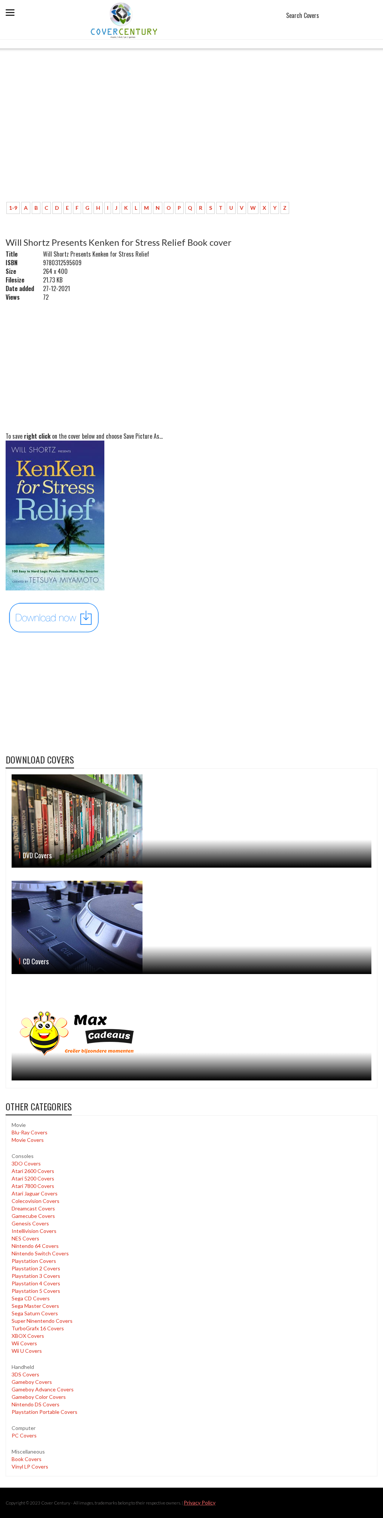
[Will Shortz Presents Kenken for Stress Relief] (54, 617)
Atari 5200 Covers (33, 1178)
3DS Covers (25, 1374)
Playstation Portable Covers (44, 1412)
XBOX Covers (28, 1336)
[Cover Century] (125, 20)
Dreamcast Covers (33, 1208)
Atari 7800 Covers (33, 1186)
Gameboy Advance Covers (43, 1389)
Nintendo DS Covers (35, 1404)
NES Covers (25, 1238)
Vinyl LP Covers (30, 1466)
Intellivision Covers (34, 1231)
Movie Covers (28, 1140)
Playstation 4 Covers (36, 1283)
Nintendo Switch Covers (40, 1253)
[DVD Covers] (191, 821)
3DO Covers (26, 1163)
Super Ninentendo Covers (42, 1321)
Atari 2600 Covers (33, 1171)
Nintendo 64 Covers (35, 1246)
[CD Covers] (191, 927)
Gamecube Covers (33, 1216)
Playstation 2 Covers (36, 1268)
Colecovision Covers (35, 1201)
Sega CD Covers (31, 1298)
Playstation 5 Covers (36, 1291)
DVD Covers (37, 855)
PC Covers (24, 1435)
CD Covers (36, 961)
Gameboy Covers (32, 1382)
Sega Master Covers (35, 1306)
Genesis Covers (30, 1223)
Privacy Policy (199, 1502)
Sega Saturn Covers (35, 1313)
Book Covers (27, 1459)
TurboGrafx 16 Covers (38, 1328)
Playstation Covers (34, 1261)
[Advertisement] (191, 140)
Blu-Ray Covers (30, 1132)
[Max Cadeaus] (191, 1033)
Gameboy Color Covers (39, 1397)
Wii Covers (24, 1343)
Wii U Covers (27, 1351)
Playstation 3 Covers (36, 1276)
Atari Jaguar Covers (35, 1193)
